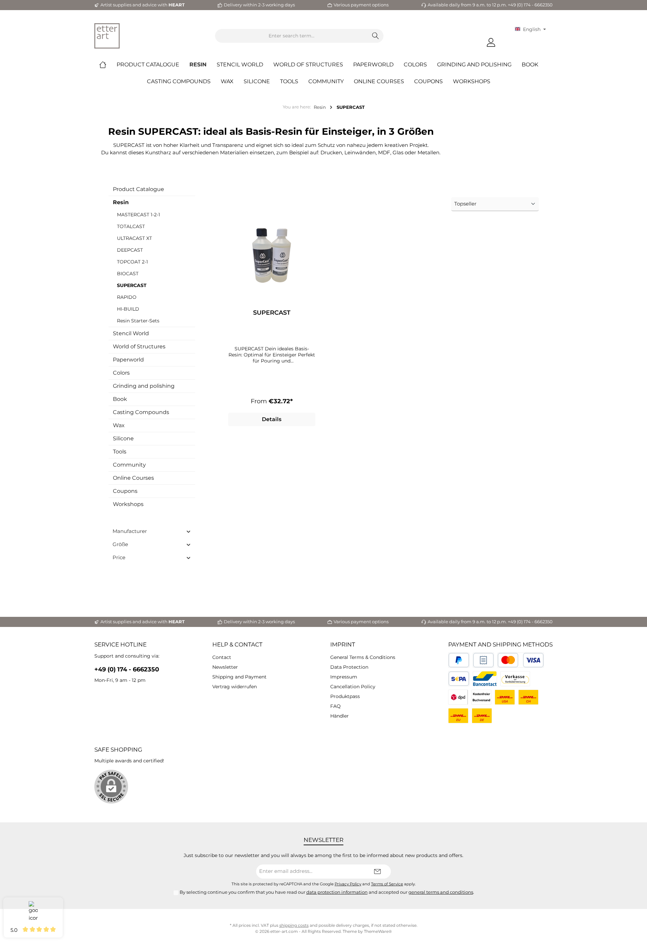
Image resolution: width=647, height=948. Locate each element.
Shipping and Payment (239, 677)
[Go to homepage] (107, 36)
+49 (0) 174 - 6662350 (126, 669)
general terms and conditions (440, 892)
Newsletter (225, 667)
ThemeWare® (378, 931)
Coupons (125, 491)
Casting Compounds (141, 412)
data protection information (337, 892)
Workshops (128, 504)
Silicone (123, 438)
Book (120, 399)
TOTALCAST (131, 226)
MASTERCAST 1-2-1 (138, 215)
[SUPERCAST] (271, 258)
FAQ (335, 706)
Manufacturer (130, 531)
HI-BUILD (128, 309)
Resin (121, 202)
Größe (120, 544)
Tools (119, 451)
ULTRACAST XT (134, 238)
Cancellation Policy (352, 687)
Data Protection (349, 667)
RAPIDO (126, 297)
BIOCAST (127, 274)
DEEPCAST (130, 250)
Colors (121, 373)
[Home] (108, 64)
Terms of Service (387, 884)
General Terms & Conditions (362, 657)
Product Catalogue (138, 189)
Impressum (343, 677)
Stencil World (131, 333)
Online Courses (133, 478)
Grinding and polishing (144, 386)
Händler (339, 716)
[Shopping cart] (505, 40)
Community (129, 465)
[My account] (491, 43)
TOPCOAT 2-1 (132, 262)
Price (119, 557)
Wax (119, 425)
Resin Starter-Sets (138, 321)
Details (271, 419)
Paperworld (128, 359)
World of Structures (139, 346)
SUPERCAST (132, 285)
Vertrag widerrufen (234, 687)
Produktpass (345, 696)
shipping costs (294, 925)
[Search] (375, 36)
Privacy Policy (348, 884)
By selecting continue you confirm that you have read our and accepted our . (327, 892)
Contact (221, 657)
